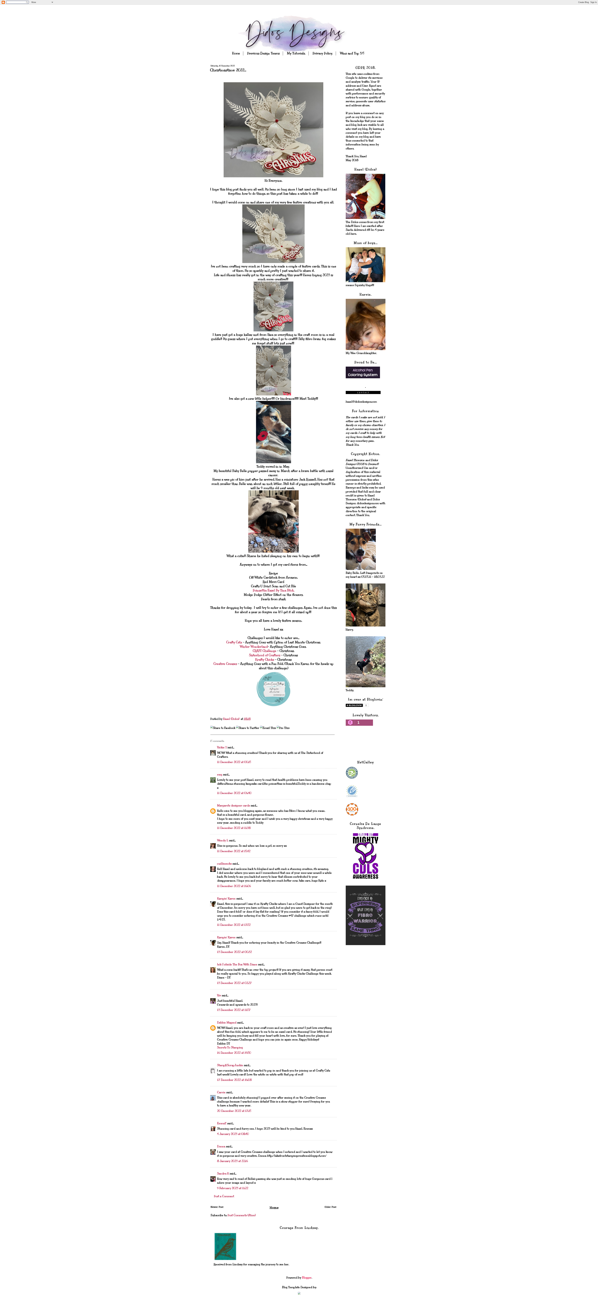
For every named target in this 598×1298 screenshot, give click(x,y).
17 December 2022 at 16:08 (234, 1080)
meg (219, 774)
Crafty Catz (234, 642)
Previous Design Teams (263, 53)
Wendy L (222, 840)
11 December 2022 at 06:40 (234, 793)
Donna (221, 1146)
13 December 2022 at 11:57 (234, 1010)
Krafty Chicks (264, 660)
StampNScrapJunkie (230, 1065)
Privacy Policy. (323, 53)
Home (236, 53)
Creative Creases (225, 664)
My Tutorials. (296, 53)
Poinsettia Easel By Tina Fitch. (273, 590)
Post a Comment (224, 1196)
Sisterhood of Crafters (264, 655)
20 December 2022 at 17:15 (234, 1111)
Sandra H (223, 1173)
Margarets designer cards (233, 805)
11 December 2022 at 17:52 (234, 925)
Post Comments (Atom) (242, 1215)
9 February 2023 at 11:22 (232, 1188)
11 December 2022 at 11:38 (234, 828)
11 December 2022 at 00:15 (234, 762)
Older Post (330, 1207)
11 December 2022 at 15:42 (233, 851)
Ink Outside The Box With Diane (237, 964)
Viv (219, 995)
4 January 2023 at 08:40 (233, 1134)
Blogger (307, 1277)
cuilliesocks (224, 863)
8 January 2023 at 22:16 (232, 1161)
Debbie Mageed (226, 1022)
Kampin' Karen (226, 898)
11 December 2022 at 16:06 (234, 886)
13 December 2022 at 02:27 (234, 983)
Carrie (221, 1092)
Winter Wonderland (254, 647)
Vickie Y (222, 747)
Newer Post (217, 1207)
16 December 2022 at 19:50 (234, 1052)
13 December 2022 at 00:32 (234, 952)
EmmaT (221, 1123)
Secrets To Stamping (230, 1047)
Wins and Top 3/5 (352, 53)
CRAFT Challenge (264, 651)
